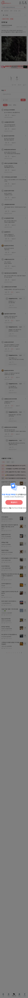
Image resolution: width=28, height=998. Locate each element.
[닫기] (24, 488)
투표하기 (14, 502)
